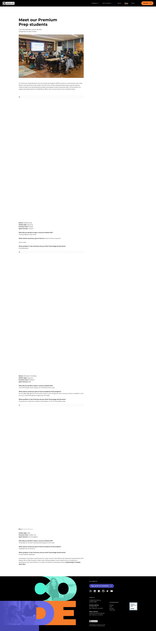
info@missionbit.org (95, 600)
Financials (112, 610)
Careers (111, 605)
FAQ (110, 606)
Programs (95, 3)
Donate (145, 3)
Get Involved (106, 3)
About (119, 3)
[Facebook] (99, 591)
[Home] (9, 3)
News (126, 3)
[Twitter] (107, 591)
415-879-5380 (93, 602)
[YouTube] (111, 591)
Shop (132, 3)
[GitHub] (103, 591)
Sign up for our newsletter (100, 586)
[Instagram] (90, 591)
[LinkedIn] (94, 591)
